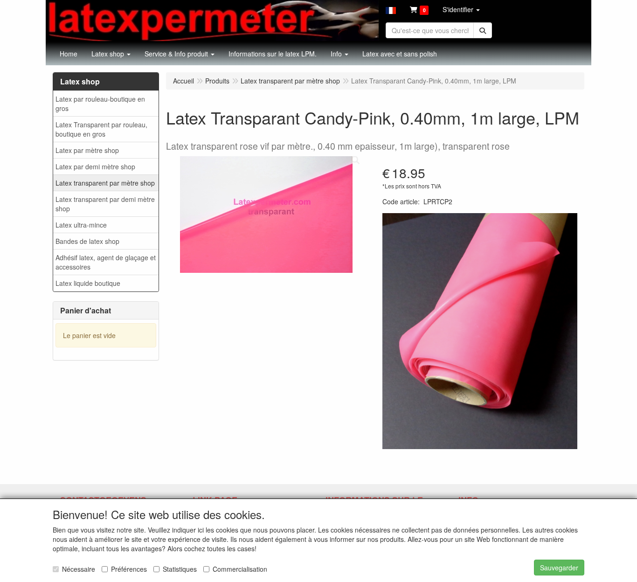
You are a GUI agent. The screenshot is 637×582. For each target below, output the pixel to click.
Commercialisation (240, 569)
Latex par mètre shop (87, 150)
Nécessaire (78, 569)
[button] (391, 9)
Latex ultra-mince (81, 224)
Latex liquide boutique (87, 283)
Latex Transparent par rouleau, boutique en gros (101, 129)
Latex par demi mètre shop (95, 166)
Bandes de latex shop (87, 241)
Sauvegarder (559, 567)
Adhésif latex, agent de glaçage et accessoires (105, 262)
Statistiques (180, 569)
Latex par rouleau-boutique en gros (100, 103)
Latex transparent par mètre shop (105, 182)
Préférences (129, 569)
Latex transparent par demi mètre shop (105, 203)
